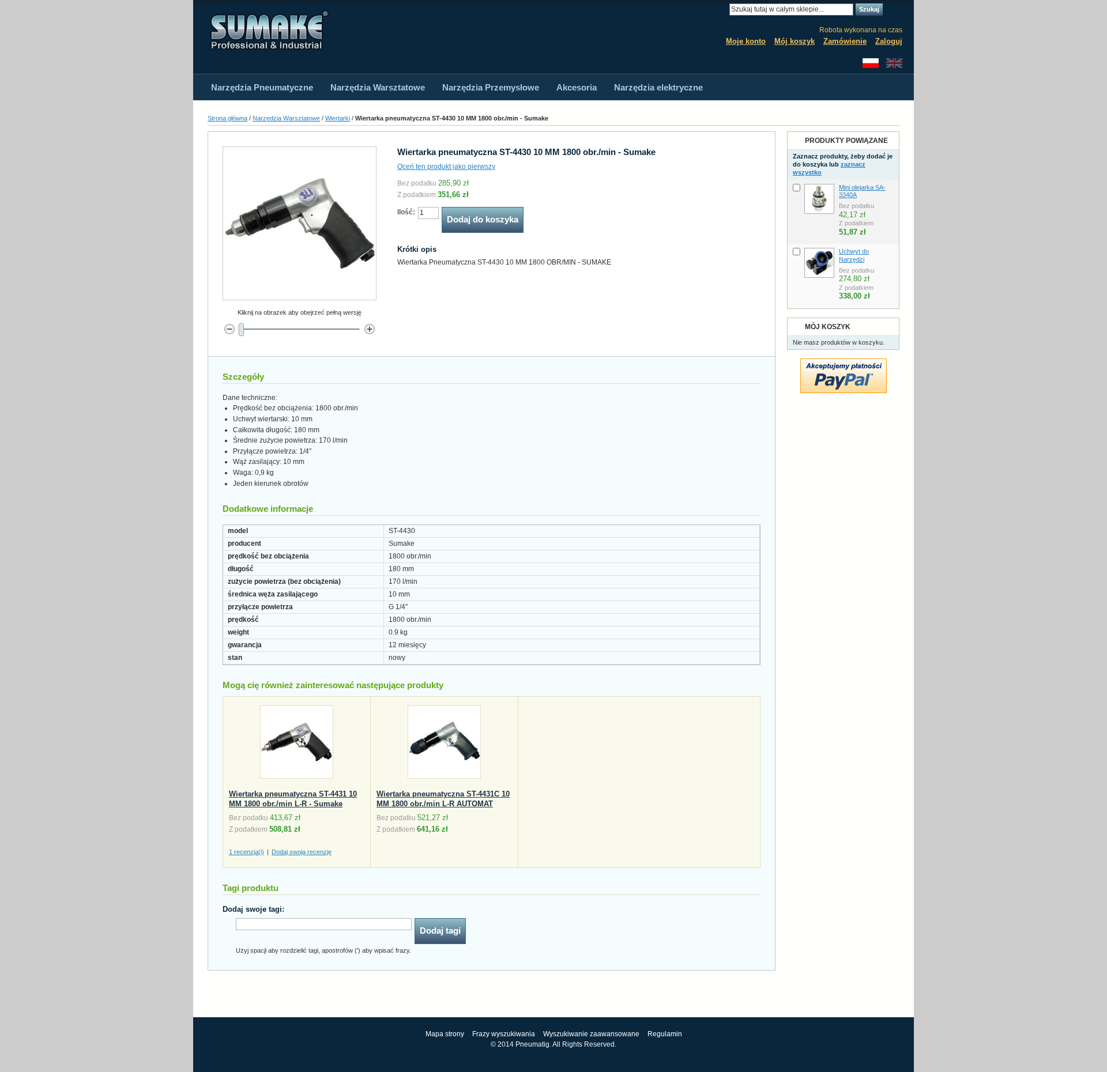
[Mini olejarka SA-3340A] (819, 199)
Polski (871, 63)
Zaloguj (888, 41)
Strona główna (227, 118)
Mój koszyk (794, 41)
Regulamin (664, 1034)
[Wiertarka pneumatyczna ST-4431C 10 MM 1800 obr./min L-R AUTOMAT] (444, 744)
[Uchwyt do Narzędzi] (819, 263)
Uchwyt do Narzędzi (854, 255)
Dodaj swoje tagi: (253, 909)
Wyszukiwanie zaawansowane (591, 1034)
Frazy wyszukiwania (503, 1034)
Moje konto (746, 41)
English (894, 63)
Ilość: (406, 212)
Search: (722, 9)
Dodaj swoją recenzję (302, 851)
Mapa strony (445, 1034)
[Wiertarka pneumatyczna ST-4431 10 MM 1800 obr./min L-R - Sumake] (296, 744)
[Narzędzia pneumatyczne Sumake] (268, 30)
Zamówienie (845, 41)
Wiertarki (337, 118)
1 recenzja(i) (246, 851)
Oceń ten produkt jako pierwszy (446, 167)
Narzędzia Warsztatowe (286, 118)
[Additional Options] (843, 364)
